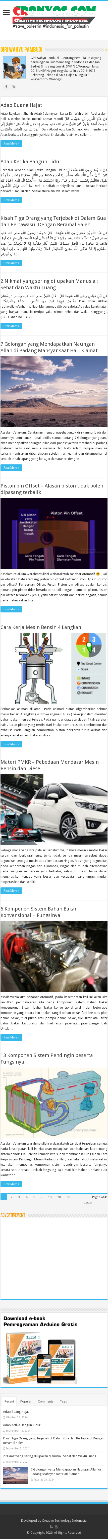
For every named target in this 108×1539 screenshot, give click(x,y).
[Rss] (51, 1527)
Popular (26, 1401)
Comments (45, 1401)
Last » (88, 1203)
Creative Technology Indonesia (64, 1520)
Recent (9, 1401)
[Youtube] (56, 1527)
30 (68, 1197)
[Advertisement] (54, 1258)
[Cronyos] (54, 16)
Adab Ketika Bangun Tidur (31, 162)
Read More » (11, 143)
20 (59, 1197)
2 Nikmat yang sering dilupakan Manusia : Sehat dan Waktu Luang (49, 1456)
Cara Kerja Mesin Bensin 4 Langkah (41, 627)
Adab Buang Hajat (21, 105)
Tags (63, 1401)
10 (49, 1197)
